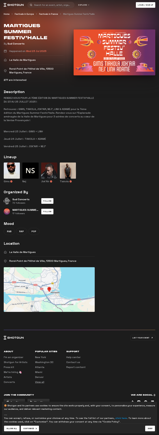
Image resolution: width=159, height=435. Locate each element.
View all (39, 382)
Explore (82, 5)
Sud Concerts (16, 43)
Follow (47, 201)
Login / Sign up (145, 5)
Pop (34, 231)
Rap (21, 231)
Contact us (73, 362)
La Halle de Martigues (22, 252)
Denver (39, 377)
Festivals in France (48, 14)
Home (6, 14)
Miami (38, 372)
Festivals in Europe (24, 14)
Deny (150, 428)
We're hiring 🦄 (13, 372)
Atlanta (39, 367)
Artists (8, 377)
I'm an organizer (13, 357)
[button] (47, 201)
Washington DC (44, 362)
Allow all (12, 428)
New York (40, 357)
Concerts (9, 382)
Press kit (9, 367)
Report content (76, 367)
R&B (9, 231)
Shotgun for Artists (15, 362)
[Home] (14, 5)
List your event (141, 338)
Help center (73, 357)
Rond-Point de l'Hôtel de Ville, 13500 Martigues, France (42, 261)
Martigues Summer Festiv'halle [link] (79, 14)
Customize (28, 428)
